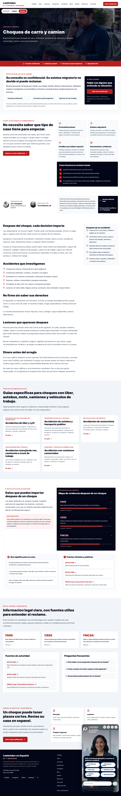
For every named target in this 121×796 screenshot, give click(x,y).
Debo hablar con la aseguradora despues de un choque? (88, 662)
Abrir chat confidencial (99, 91)
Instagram (15, 777)
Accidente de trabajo (106, 764)
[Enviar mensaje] (115, 784)
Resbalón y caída (108, 769)
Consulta (93, 4)
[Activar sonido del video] (104, 727)
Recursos (85, 4)
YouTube (6, 777)
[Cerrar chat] (116, 727)
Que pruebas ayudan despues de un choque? (84, 676)
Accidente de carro (91, 764)
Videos (77, 4)
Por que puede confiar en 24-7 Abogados (108, 209)
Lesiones (47, 4)
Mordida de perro (109, 774)
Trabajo (34, 4)
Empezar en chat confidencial (15, 153)
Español (22, 11)
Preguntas (55, 4)
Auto (40, 4)
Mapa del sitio (61, 785)
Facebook (31, 777)
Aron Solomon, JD (44, 205)
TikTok (23, 777)
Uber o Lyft (91, 769)
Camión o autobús (90, 774)
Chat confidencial (110, 4)
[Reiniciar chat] (112, 727)
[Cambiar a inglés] (108, 727)
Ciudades (64, 4)
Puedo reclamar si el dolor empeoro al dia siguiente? (87, 669)
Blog (71, 4)
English (14, 11)
